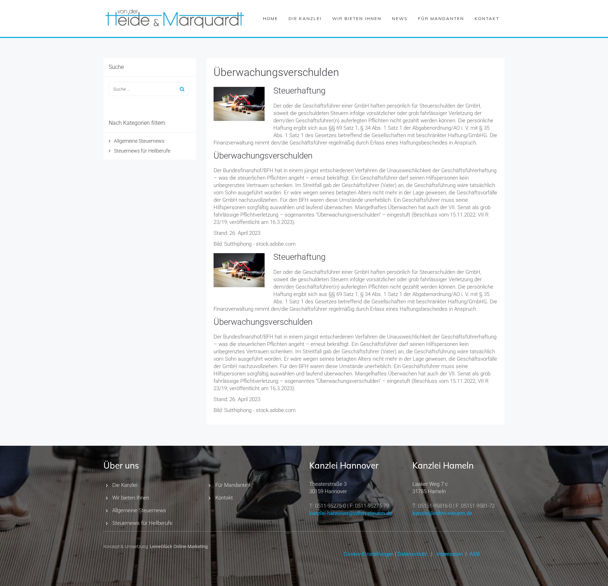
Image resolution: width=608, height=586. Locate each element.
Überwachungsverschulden (276, 72)
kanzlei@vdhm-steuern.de (442, 513)
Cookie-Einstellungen (369, 554)
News (399, 18)
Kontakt (487, 18)
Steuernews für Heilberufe (142, 151)
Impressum (449, 554)
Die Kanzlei (305, 18)
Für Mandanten (441, 18)
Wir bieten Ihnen (356, 18)
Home (270, 18)
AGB (474, 554)
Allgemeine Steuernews (139, 141)
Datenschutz (412, 554)
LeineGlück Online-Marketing (179, 546)
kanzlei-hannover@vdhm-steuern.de (350, 513)
